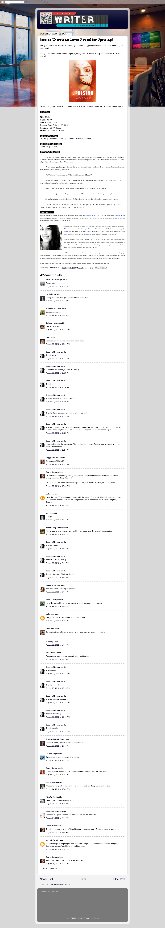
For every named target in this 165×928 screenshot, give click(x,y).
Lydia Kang (51, 294)
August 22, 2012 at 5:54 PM (57, 645)
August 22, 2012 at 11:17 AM (57, 359)
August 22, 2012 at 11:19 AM (57, 416)
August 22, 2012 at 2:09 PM (57, 563)
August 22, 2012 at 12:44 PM (58, 486)
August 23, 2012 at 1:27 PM (57, 746)
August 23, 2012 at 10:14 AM (58, 674)
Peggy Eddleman (53, 458)
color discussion (92, 106)
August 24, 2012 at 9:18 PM (57, 849)
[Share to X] (101, 268)
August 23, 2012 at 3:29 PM (57, 775)
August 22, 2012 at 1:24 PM (57, 520)
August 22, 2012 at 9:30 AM (57, 315)
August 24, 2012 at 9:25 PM (57, 864)
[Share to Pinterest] (106, 268)
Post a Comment (50, 869)
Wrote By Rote (52, 642)
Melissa (49, 513)
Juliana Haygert (53, 323)
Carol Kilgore (51, 768)
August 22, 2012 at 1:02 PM (57, 505)
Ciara (48, 337)
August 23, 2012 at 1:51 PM (57, 760)
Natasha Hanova (53, 585)
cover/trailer (89, 483)
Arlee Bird (50, 629)
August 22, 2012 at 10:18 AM (58, 330)
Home (83, 879)
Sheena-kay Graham (55, 528)
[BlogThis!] (98, 268)
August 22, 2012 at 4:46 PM (57, 606)
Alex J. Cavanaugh (54, 280)
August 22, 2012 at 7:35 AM (57, 286)
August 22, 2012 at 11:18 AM (57, 373)
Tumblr (88, 139)
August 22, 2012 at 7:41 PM (57, 659)
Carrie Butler (51, 472)
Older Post (119, 879)
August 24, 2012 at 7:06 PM (57, 832)
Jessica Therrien (53, 352)
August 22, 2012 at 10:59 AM (58, 344)
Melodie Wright (52, 840)
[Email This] (96, 268)
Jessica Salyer (52, 600)
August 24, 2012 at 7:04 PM (57, 818)
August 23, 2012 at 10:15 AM (58, 688)
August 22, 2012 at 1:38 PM (57, 534)
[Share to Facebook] (103, 268)
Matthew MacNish (53, 309)
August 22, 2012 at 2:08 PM (57, 549)
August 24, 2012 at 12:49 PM (58, 789)
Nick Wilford (51, 797)
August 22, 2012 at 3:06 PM (57, 592)
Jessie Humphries (54, 811)
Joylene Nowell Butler (55, 739)
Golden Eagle (52, 754)
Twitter (61, 139)
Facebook (70, 139)
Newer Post (46, 879)
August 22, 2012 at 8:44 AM (57, 301)
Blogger (97, 918)
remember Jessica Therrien (60, 46)
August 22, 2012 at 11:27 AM (57, 464)
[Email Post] (91, 268)
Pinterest (79, 139)
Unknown (50, 494)
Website (43, 139)
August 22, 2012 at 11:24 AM (57, 450)
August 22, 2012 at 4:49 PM (57, 621)
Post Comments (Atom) (60, 884)
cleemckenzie (52, 782)
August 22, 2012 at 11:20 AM (57, 433)
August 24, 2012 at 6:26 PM (57, 804)
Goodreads (53, 139)
